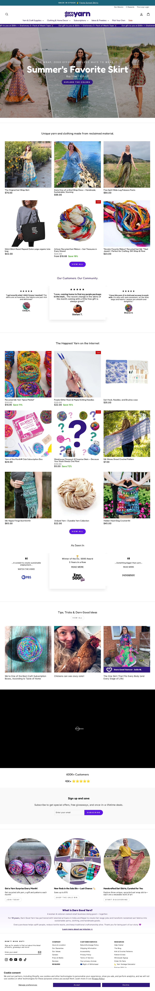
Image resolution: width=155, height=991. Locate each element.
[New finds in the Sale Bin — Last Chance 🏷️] (77, 861)
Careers (55, 955)
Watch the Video (28, 731)
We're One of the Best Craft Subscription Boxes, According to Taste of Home (25, 677)
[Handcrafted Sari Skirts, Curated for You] (127, 861)
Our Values (56, 951)
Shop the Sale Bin (67, 897)
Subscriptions (80, 20)
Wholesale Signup (121, 958)
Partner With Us (120, 967)
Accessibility (85, 951)
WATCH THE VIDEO (26, 569)
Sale (130, 20)
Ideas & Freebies (99, 20)
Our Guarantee (57, 948)
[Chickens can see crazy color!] (77, 649)
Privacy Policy (98, 978)
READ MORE (77, 567)
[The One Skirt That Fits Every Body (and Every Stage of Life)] (127, 649)
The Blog (117, 948)
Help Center (118, 945)
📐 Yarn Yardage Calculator (124, 964)
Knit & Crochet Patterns (123, 951)
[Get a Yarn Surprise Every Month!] (28, 861)
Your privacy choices (88, 961)
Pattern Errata (119, 955)
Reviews (55, 961)
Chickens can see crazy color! (69, 676)
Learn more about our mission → (77, 929)
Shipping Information (88, 948)
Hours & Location (59, 945)
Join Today (13, 900)
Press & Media (57, 958)
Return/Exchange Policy (89, 945)
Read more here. (19, 723)
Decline (126, 985)
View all (77, 264)
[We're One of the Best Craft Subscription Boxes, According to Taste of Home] (28, 649)
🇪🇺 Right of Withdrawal (89, 964)
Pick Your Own (118, 20)
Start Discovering (116, 900)
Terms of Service (86, 958)
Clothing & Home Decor (58, 20)
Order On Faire (120, 961)
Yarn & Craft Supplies (32, 20)
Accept (77, 985)
